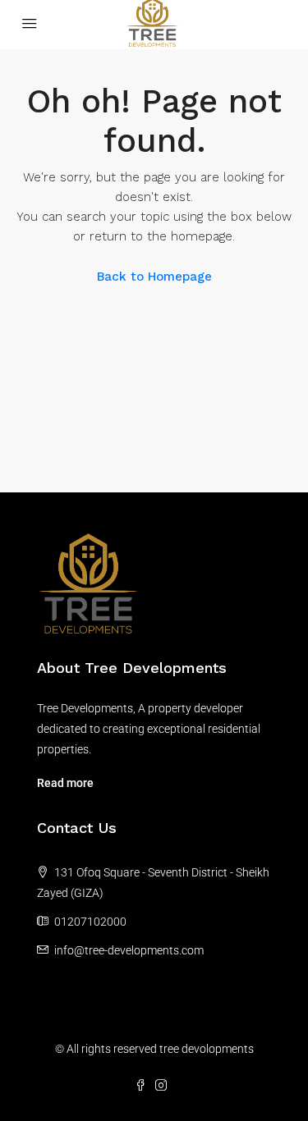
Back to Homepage (154, 276)
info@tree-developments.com (129, 950)
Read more (65, 782)
